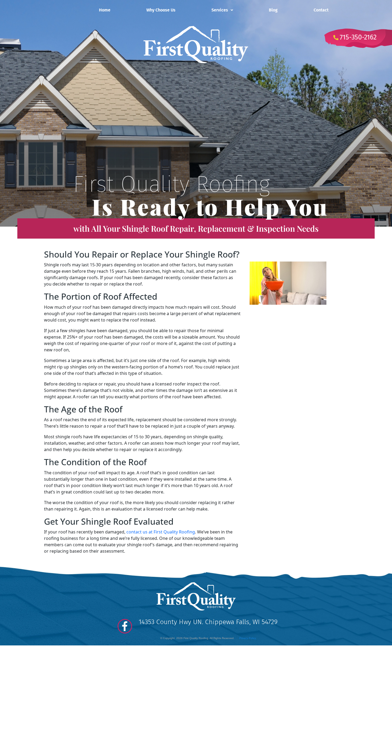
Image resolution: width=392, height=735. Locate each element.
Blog (273, 10)
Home (104, 10)
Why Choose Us (160, 10)
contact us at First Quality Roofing (160, 532)
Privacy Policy (247, 638)
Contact (321, 10)
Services (219, 10)
